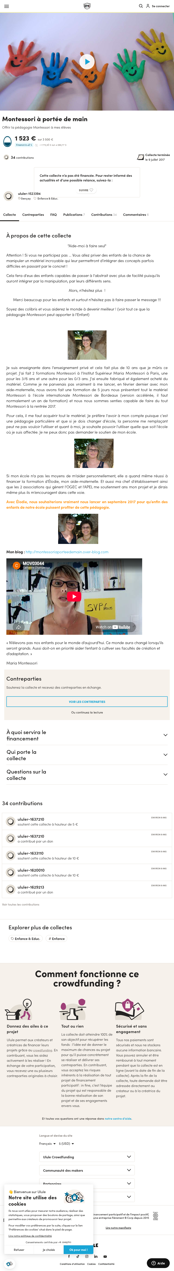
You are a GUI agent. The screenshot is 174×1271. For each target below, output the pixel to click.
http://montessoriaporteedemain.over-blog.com (67, 551)
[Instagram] (86, 1256)
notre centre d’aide (118, 1119)
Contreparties (33, 214)
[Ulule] (87, 6)
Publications (74, 214)
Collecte (9, 214)
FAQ (53, 214)
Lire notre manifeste (118, 1227)
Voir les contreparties (87, 701)
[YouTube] (105, 1256)
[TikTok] (77, 1256)
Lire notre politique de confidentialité (30, 1235)
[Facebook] (68, 1256)
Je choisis (49, 1250)
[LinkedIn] (95, 1256)
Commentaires (136, 214)
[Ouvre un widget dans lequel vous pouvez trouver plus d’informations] (158, 1263)
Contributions (104, 214)
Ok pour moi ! (78, 1249)
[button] (9, 1264)
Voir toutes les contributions (20, 904)
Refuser (19, 1250)
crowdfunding (42, 1050)
